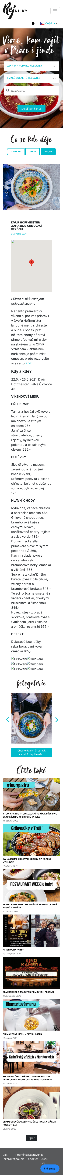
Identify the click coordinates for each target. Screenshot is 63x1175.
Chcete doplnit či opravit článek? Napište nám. (32, 752)
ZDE (29, 363)
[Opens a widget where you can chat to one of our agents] (49, 1168)
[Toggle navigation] (55, 10)
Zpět (32, 1138)
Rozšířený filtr (31, 108)
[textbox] (30, 66)
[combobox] (31, 66)
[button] (31, 262)
